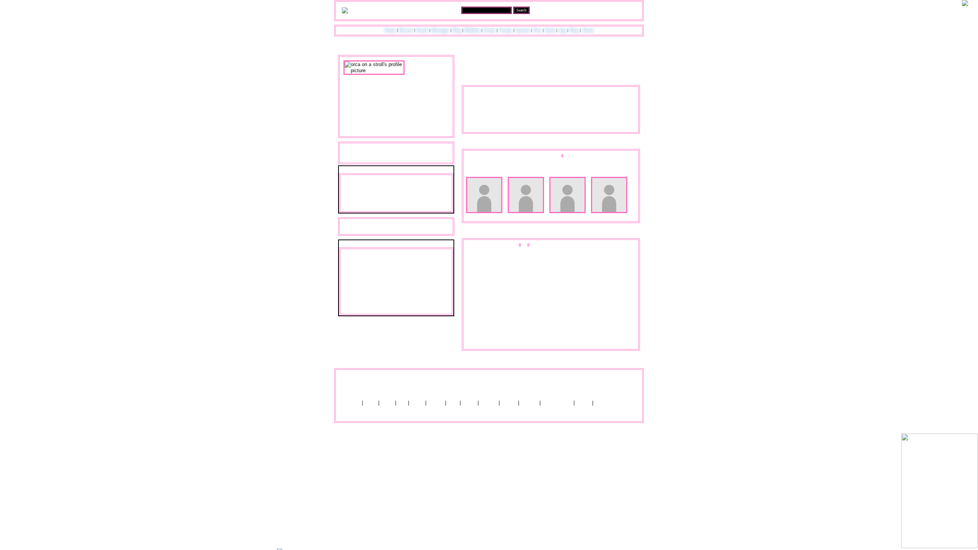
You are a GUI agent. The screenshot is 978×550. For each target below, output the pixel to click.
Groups (505, 30)
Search (521, 10)
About (587, 30)
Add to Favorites (415, 179)
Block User (409, 197)
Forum (489, 30)
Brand (417, 403)
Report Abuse (557, 403)
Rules (387, 403)
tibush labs (509, 380)
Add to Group (357, 206)
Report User (414, 206)
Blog (456, 30)
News (370, 403)
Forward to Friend (417, 188)
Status (583, 403)
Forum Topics (414, 156)
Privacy (488, 403)
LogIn (615, 10)
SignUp (631, 10)
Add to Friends (359, 179)
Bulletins (472, 30)
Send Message (358, 188)
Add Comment (587, 245)
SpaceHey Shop (613, 403)
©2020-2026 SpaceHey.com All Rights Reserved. (489, 413)
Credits (436, 403)
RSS (453, 403)
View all (562, 245)
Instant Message (360, 197)
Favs (537, 30)
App (562, 30)
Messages (440, 30)
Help (602, 10)
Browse (406, 30)
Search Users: (447, 10)
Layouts (522, 30)
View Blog (581, 57)
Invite (550, 30)
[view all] (629, 144)
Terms (469, 403)
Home (390, 30)
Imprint (509, 403)
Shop (574, 30)
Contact (529, 403)
